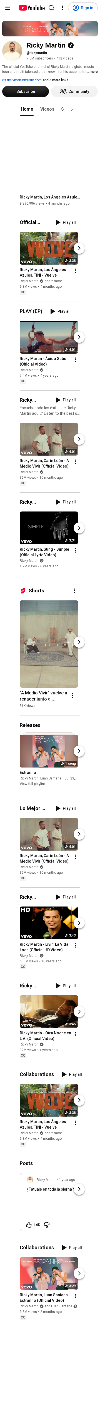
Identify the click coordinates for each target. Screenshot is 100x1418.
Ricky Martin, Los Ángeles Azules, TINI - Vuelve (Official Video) (50, 197)
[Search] (51, 7)
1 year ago (67, 1180)
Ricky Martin (29, 370)
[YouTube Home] (31, 8)
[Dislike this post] (46, 1224)
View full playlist (32, 784)
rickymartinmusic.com (24, 80)
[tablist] (50, 109)
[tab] (27, 109)
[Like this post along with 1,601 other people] (28, 1224)
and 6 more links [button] (55, 80)
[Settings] (62, 7)
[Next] (79, 248)
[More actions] (75, 271)
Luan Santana (50, 778)
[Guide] (7, 7)
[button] (72, 109)
